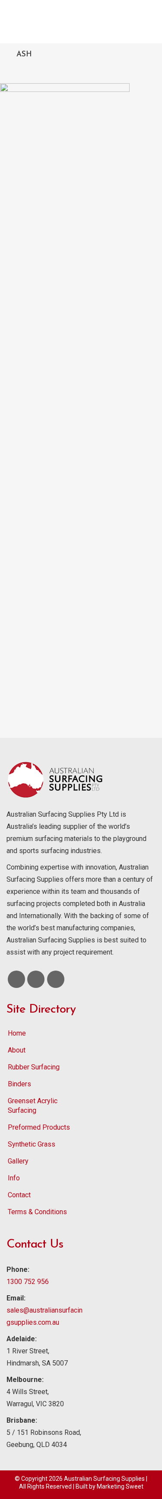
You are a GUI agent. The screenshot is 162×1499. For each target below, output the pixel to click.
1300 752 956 (27, 1281)
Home (17, 1033)
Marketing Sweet (120, 1486)
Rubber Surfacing (34, 1067)
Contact (19, 1195)
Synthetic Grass (31, 1144)
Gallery (18, 1161)
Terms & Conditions (37, 1212)
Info (14, 1178)
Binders (19, 1084)
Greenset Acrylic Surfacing (32, 1105)
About (16, 1050)
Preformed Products (39, 1127)
